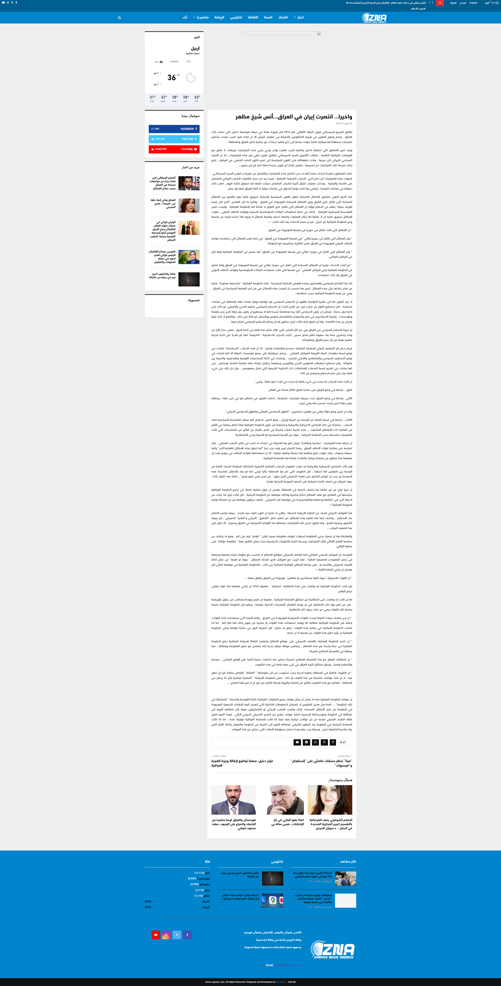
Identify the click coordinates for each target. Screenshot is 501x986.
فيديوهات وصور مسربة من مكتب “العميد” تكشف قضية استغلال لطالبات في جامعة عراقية (313, 899)
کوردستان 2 (203, 878)
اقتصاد (283, 17)
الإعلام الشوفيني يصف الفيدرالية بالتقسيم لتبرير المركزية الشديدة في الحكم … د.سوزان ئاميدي (331, 824)
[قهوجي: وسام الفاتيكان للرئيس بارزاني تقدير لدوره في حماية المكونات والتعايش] (189, 257)
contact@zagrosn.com (287, 965)
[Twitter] (177, 935)
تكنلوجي (236, 17)
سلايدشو (204, 884)
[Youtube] (155, 935)
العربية (453, 3)
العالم (207, 896)
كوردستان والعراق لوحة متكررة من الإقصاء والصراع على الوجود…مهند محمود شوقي (234, 824)
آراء (185, 17)
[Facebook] (187, 935)
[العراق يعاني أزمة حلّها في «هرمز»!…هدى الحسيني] (189, 206)
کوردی (463, 3)
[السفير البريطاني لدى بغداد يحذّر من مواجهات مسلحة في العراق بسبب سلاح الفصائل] (189, 183)
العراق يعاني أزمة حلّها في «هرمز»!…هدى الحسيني (163, 204)
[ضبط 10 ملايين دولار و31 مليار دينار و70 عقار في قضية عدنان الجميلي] (345, 878)
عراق (207, 890)
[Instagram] (166, 935)
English (473, 3)
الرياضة (219, 17)
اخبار (300, 17)
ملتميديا (203, 17)
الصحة (268, 17)
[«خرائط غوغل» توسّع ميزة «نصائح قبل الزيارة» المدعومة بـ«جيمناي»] (272, 901)
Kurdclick (281, 982)
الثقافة (253, 17)
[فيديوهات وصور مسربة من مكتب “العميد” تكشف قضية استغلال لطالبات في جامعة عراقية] (345, 901)
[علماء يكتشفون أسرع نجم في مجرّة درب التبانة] (189, 279)
